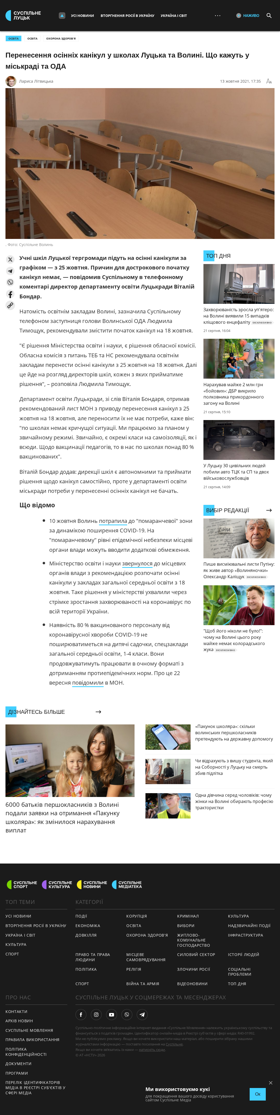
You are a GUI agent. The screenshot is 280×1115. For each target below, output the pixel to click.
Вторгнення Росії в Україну (127, 15)
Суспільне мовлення (29, 1030)
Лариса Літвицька (36, 81)
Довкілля (86, 935)
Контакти (16, 1011)
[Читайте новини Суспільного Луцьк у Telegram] (142, 1014)
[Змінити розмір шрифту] (269, 81)
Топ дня (237, 983)
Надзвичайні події (249, 925)
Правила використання (32, 1039)
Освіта (32, 38)
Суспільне (174, 1044)
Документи (18, 1063)
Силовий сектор (196, 954)
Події (81, 916)
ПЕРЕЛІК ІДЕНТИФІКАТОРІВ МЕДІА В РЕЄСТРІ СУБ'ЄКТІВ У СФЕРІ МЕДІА (35, 1087)
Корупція (136, 916)
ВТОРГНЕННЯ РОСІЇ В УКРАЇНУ (35, 925)
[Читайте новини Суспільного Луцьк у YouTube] (111, 1014)
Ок (257, 1094)
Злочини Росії (193, 969)
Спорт (12, 954)
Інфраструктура (245, 935)
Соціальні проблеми (240, 972)
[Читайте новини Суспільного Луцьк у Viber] (126, 1014)
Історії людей (243, 954)
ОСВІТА (13, 38)
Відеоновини (192, 983)
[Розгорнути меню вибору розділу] (62, 15)
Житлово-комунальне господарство (193, 940)
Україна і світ (174, 15)
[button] (10, 259)
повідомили (88, 682)
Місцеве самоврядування (146, 957)
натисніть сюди (152, 1049)
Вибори (185, 925)
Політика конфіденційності (26, 1052)
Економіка (87, 925)
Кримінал (188, 916)
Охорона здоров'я (61, 38)
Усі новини (82, 15)
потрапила (113, 520)
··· (217, 15)
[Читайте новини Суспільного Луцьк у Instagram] (96, 1014)
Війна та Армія (142, 983)
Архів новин (19, 1020)
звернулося (137, 563)
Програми (16, 1073)
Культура (16, 944)
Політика (86, 969)
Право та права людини (92, 957)
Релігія (133, 969)
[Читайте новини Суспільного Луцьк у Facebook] (80, 1014)
